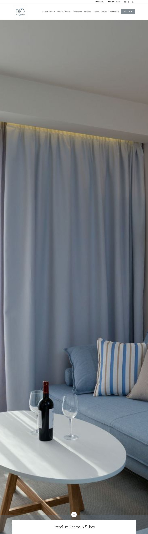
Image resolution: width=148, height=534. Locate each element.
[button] (128, 11)
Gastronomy (77, 11)
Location (96, 11)
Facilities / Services (64, 11)
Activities (87, 11)
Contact (104, 11)
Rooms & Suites (47, 11)
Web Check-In (114, 11)
